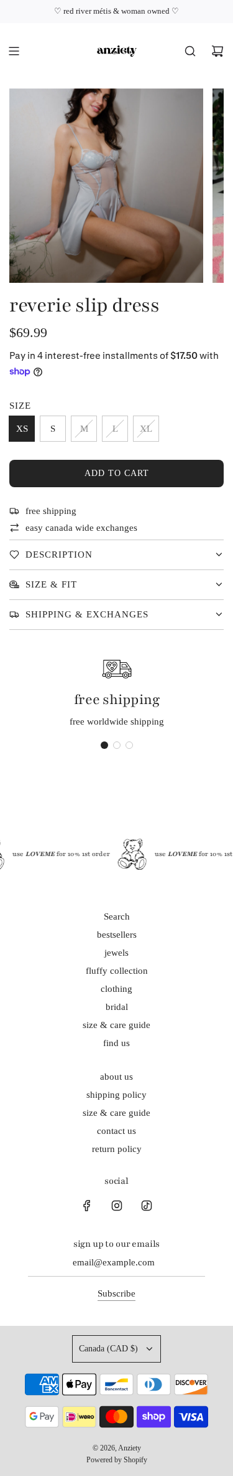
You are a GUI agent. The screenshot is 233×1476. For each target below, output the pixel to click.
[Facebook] (87, 1205)
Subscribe (116, 1293)
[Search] (190, 51)
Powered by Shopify (116, 1459)
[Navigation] (13, 51)
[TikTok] (146, 1205)
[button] (104, 745)
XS (22, 429)
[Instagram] (116, 1205)
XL (146, 429)
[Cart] (217, 51)
